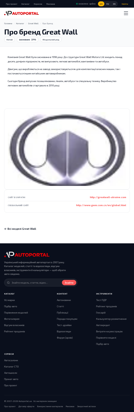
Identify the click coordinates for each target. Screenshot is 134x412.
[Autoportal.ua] (21, 13)
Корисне (38, 4)
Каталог (25, 4)
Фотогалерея (11, 318)
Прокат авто (11, 379)
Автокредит (103, 325)
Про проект (11, 4)
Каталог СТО (11, 366)
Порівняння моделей (16, 312)
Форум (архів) (65, 337)
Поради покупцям (67, 318)
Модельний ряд (51, 39)
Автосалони (11, 360)
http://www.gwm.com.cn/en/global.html (101, 205)
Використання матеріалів (50, 406)
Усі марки (9, 300)
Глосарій (101, 312)
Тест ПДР (101, 300)
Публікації (62, 312)
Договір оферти (26, 406)
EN (114, 4)
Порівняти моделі (106, 337)
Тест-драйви (64, 325)
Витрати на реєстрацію (109, 331)
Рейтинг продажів (14, 331)
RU (107, 4)
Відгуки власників (14, 325)
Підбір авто (10, 306)
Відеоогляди (64, 331)
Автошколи (10, 372)
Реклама (50, 4)
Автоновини (64, 300)
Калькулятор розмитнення (111, 318)
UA (101, 4)
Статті (60, 306)
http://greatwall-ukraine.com (108, 197)
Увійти (125, 4)
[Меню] (126, 13)
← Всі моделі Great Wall (20, 228)
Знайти (69, 282)
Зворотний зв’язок (86, 406)
